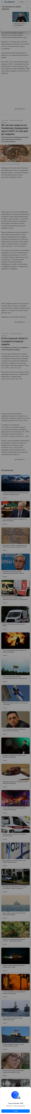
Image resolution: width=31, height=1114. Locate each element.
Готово (15, 1111)
